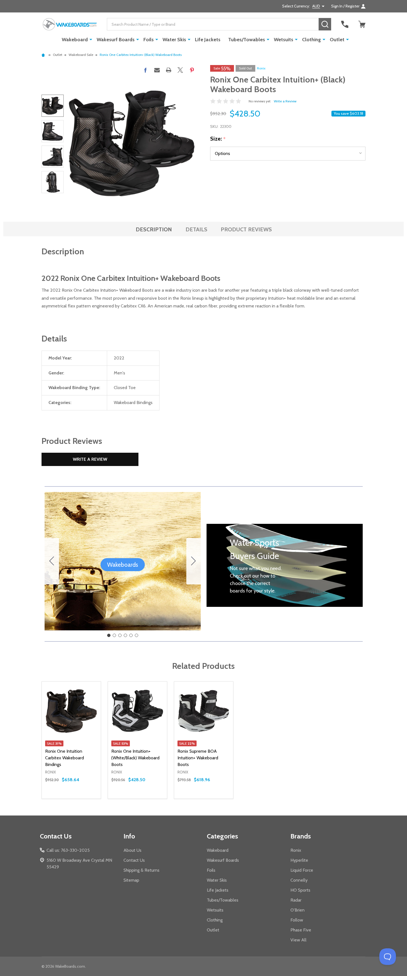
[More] (90, 39)
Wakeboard (75, 40)
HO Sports (300, 890)
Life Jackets (207, 40)
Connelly (299, 880)
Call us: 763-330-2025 (68, 850)
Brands (300, 836)
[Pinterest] (192, 70)
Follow (296, 920)
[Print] (169, 70)
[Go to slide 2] (193, 561)
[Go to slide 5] (131, 635)
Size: (218, 139)
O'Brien (297, 910)
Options (81, 798)
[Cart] (361, 24)
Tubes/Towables (246, 40)
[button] (123, 564)
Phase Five (300, 930)
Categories (222, 836)
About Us (132, 850)
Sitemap (131, 880)
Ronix (261, 68)
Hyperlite (299, 860)
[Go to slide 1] (108, 635)
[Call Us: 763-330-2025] (344, 24)
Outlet (337, 40)
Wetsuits (283, 40)
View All (298, 940)
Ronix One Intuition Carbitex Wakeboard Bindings (64, 758)
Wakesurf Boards (116, 40)
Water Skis (174, 40)
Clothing (311, 40)
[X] (180, 70)
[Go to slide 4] (125, 635)
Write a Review (285, 101)
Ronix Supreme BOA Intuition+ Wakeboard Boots (197, 758)
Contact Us (134, 860)
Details (196, 229)
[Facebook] (145, 70)
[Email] (157, 70)
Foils (148, 40)
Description (154, 229)
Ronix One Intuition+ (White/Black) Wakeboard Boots (135, 758)
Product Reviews (246, 229)
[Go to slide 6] (52, 561)
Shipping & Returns (141, 870)
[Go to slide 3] (120, 635)
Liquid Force (301, 870)
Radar (296, 900)
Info (129, 836)
